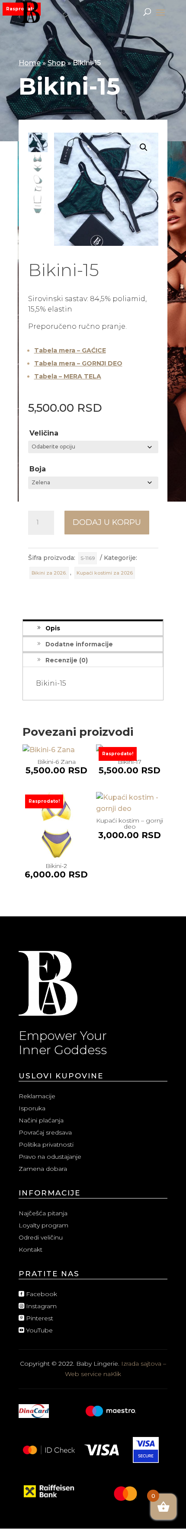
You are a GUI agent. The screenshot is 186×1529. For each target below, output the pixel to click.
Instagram (38, 1306)
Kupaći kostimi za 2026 (105, 573)
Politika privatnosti (46, 1144)
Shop (57, 63)
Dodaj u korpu (107, 522)
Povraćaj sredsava (45, 1132)
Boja (37, 469)
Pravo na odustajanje (50, 1156)
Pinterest (36, 1318)
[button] (143, 147)
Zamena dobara (43, 1169)
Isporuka (32, 1108)
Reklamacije (37, 1096)
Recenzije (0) (66, 660)
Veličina (43, 433)
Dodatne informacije (79, 644)
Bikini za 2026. (49, 573)
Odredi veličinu (41, 1237)
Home (30, 63)
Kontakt (30, 1249)
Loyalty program (43, 1225)
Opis (52, 628)
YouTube (36, 1330)
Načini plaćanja (41, 1120)
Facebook (38, 1294)
